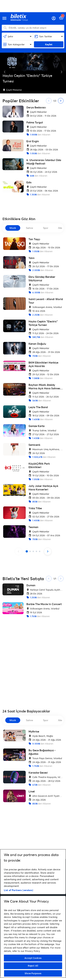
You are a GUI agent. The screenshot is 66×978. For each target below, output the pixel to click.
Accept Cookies (33, 958)
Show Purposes (33, 973)
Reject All (33, 965)
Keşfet (48, 44)
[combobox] (35, 28)
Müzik (13, 228)
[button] (4, 72)
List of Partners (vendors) (18, 890)
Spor (45, 228)
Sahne (29, 228)
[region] (33, 913)
